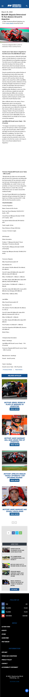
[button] (2, 6)
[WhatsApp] (20, 532)
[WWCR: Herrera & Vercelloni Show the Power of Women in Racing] (6, 582)
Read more (14, 409)
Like (26, 604)
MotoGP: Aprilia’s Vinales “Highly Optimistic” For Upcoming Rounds (14, 475)
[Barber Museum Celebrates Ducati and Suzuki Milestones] (6, 550)
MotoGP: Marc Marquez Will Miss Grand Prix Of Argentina (14, 440)
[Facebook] (13, 532)
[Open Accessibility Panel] (27, 690)
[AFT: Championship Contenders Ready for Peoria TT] (6, 557)
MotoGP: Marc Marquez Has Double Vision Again (14, 510)
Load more (14, 589)
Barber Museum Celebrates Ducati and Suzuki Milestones (17, 550)
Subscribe (25, 615)
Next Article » (19, 369)
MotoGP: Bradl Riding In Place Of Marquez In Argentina (14, 404)
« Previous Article (7, 369)
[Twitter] (16, 532)
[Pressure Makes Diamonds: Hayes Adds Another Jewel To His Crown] (6, 572)
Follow (25, 607)
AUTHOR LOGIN (14, 681)
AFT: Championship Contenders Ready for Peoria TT (18, 558)
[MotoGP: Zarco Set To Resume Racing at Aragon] (6, 565)
